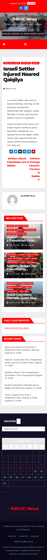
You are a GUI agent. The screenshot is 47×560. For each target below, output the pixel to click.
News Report (30, 230)
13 (23, 465)
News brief (26, 63)
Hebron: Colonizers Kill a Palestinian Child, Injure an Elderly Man (23, 240)
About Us (12, 536)
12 (17, 465)
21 (29, 471)
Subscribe (35, 536)
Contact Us (23, 536)
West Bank (21, 233)
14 (29, 465)
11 (11, 465)
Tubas (22, 262)
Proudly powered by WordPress (16, 526)
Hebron (10, 226)
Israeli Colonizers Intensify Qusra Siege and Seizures (22, 298)
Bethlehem (11, 254)
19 (17, 471)
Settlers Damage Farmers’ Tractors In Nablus (34, 167)
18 (11, 471)
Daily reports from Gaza (17, 328)
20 (23, 471)
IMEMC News (29, 196)
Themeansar (24, 530)
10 (5, 465)
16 (41, 465)
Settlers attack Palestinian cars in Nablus (18, 162)
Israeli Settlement (11, 63)
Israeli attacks (22, 226)
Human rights (12, 283)
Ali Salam (29, 245)
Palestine (11, 233)
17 (5, 471)
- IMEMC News (23, 19)
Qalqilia (35, 63)
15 (35, 465)
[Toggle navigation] (25, 44)
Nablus (34, 258)
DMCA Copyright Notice (23, 542)
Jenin (27, 258)
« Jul (4, 491)
